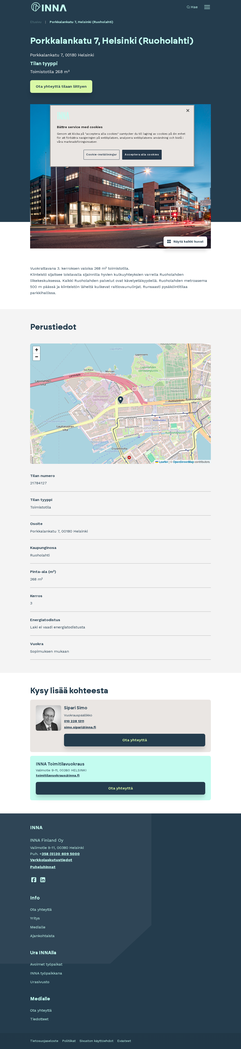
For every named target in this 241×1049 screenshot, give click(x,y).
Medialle (37, 927)
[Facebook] (33, 880)
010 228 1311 (74, 721)
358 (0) (48, 854)
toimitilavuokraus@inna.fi (58, 775)
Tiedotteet (39, 1019)
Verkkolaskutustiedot (51, 860)
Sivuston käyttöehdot (96, 1041)
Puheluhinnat (43, 867)
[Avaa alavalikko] (207, 7)
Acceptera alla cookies (142, 154)
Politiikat (69, 1041)
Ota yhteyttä (134, 740)
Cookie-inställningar (101, 154)
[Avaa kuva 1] (120, 176)
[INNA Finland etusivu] (49, 7)
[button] (120, 400)
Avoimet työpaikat (46, 964)
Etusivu (35, 22)
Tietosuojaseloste (44, 1041)
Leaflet (163, 462)
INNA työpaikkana (46, 973)
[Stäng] (188, 110)
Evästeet (124, 1041)
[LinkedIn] (43, 880)
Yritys (35, 918)
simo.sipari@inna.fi (80, 727)
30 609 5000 (67, 854)
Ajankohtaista (42, 936)
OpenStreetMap (183, 462)
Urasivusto (39, 982)
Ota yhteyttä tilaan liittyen (61, 86)
